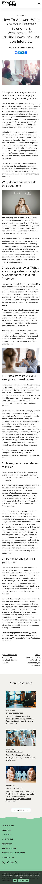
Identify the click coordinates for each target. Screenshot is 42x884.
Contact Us (6, 834)
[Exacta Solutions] (11, 4)
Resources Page (21, 810)
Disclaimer (6, 830)
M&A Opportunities (9, 848)
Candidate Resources (25, 47)
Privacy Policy (8, 826)
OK (15, 880)
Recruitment (7, 844)
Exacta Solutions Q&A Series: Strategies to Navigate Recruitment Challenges (20, 757)
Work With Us (7, 839)
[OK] (40, 874)
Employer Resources (14, 752)
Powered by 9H (8, 857)
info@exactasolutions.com (13, 853)
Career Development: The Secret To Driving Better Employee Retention (33, 660)
